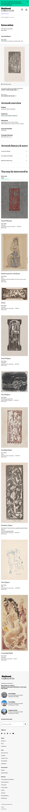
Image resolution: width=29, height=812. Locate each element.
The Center (3, 785)
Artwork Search (5, 782)
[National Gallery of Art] (14, 677)
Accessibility (4, 761)
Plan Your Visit (4, 753)
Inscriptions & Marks (7, 156)
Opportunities (4, 773)
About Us (3, 741)
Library (3, 790)
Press (2, 743)
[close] (27, 2)
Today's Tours (4, 758)
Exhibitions (3, 763)
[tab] (5, 177)
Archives (3, 793)
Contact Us (3, 746)
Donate (3, 770)
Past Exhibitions (5, 795)
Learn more (9, 4)
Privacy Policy (3, 808)
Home (2, 17)
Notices (2, 807)
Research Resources (6, 160)
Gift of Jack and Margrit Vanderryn (9, 115)
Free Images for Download (7, 779)
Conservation (4, 787)
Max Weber (4, 39)
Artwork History (5, 151)
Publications (4, 798)
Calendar (3, 755)
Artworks (7, 17)
